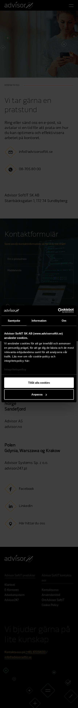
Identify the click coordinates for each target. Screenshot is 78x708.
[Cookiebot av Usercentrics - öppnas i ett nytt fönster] (58, 310)
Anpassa (36, 394)
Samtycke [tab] (14, 320)
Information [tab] (39, 320)
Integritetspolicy (15, 369)
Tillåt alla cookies (39, 382)
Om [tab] (64, 320)
